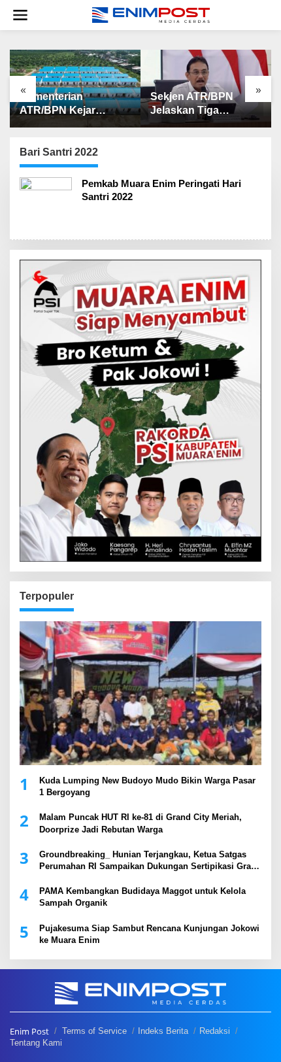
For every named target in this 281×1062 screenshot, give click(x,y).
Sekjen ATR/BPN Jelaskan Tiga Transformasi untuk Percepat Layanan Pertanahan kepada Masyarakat (198, 104)
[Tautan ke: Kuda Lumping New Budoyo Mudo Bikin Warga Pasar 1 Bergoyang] (140, 693)
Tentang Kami (36, 1043)
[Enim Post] (151, 14)
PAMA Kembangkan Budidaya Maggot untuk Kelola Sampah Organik (142, 897)
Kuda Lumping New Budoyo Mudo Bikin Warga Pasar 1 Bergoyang (147, 786)
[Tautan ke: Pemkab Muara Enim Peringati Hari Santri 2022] (46, 202)
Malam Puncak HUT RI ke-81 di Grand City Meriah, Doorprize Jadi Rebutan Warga (140, 823)
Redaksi (214, 1031)
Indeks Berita (163, 1031)
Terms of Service (94, 1031)
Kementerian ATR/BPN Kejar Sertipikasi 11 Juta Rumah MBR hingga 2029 (70, 104)
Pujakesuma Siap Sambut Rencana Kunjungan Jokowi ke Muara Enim (149, 934)
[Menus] (20, 15)
